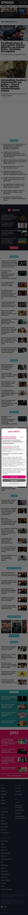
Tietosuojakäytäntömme (14, 483)
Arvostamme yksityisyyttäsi (9, 437)
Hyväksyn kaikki (14, 476)
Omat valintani (14, 480)
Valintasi (22, 437)
